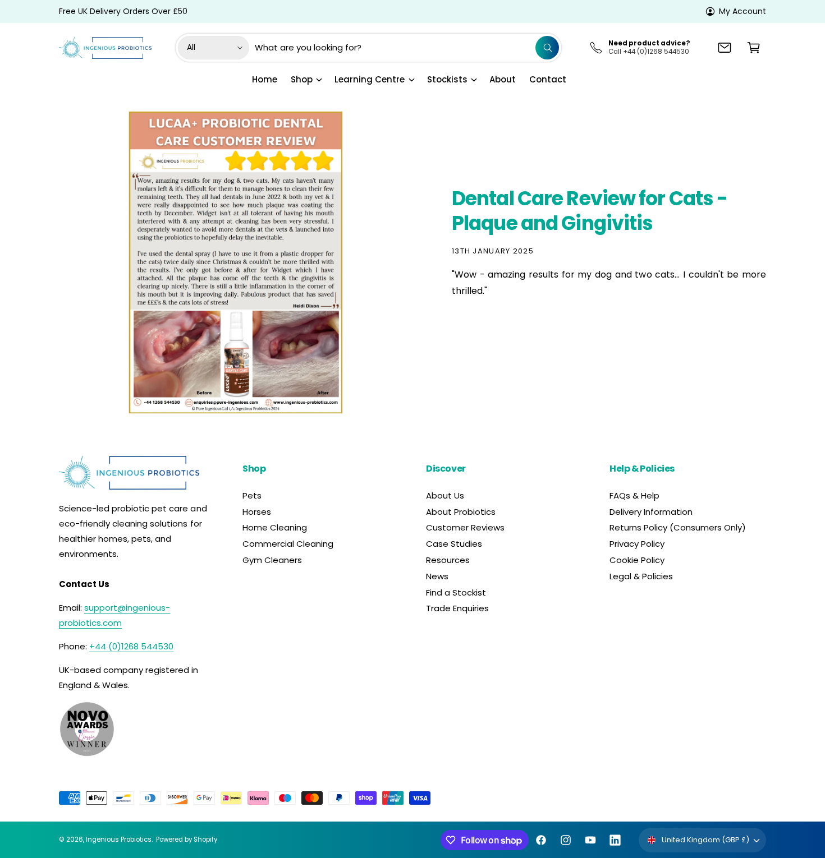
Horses (256, 512)
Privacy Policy (636, 544)
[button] (753, 47)
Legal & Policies (641, 576)
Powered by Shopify (186, 839)
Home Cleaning (274, 527)
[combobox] (407, 47)
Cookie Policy (636, 560)
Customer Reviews (465, 527)
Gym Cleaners (272, 560)
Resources (448, 560)
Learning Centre (369, 79)
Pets (252, 495)
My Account (742, 11)
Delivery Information (651, 512)
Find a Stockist (456, 592)
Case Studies (454, 544)
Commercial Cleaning (287, 544)
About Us (445, 495)
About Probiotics (461, 512)
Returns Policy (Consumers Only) (677, 527)
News (437, 576)
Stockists (447, 79)
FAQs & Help (634, 495)
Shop (302, 79)
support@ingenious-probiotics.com (114, 615)
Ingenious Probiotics (119, 839)
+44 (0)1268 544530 (131, 646)
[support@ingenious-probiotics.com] (724, 47)
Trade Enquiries (457, 608)
